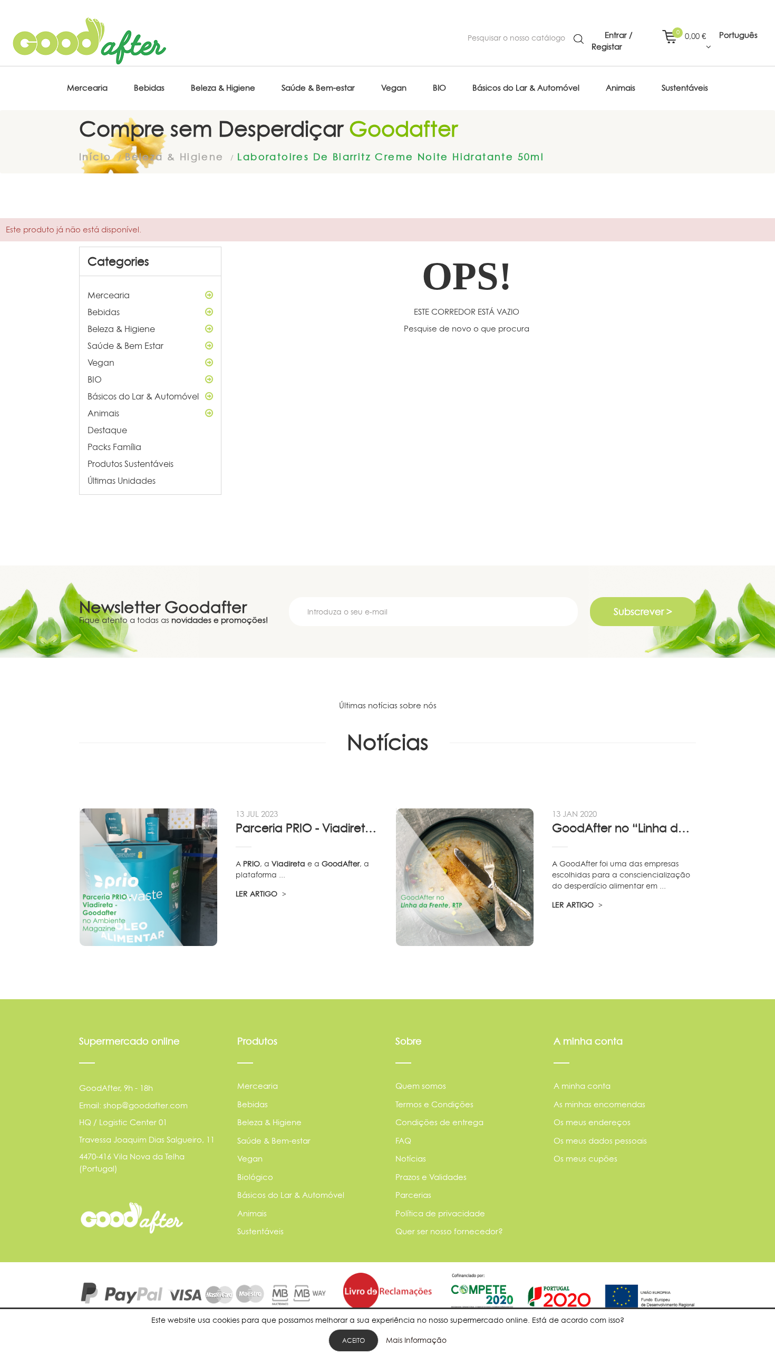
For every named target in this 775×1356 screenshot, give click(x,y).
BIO (95, 379)
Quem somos (420, 1086)
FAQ (403, 1141)
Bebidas (104, 312)
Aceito (353, 1340)
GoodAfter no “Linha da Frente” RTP (623, 828)
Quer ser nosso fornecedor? (449, 1231)
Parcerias (413, 1195)
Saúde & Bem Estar (125, 345)
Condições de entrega (439, 1122)
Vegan (101, 362)
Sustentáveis (260, 1231)
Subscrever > (643, 611)
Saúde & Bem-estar (274, 1141)
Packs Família (114, 447)
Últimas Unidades (122, 480)
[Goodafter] (90, 41)
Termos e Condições (434, 1104)
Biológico (255, 1177)
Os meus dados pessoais (600, 1141)
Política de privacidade (440, 1213)
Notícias (410, 1159)
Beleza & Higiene (121, 329)
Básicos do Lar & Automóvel (143, 396)
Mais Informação (416, 1339)
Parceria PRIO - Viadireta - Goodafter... (307, 828)
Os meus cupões (585, 1159)
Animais (103, 413)
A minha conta (582, 1086)
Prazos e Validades (431, 1177)
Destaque (107, 430)
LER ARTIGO (257, 893)
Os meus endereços (592, 1122)
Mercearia (109, 295)
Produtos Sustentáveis (130, 463)
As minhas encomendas (599, 1104)
